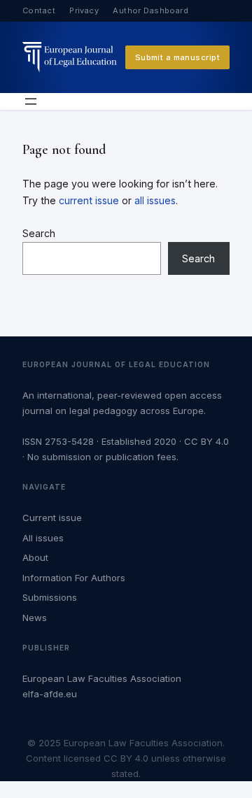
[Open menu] (30, 101)
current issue (89, 200)
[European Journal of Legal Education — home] (69, 57)
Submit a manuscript (177, 57)
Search (38, 233)
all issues (155, 200)
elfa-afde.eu (49, 693)
